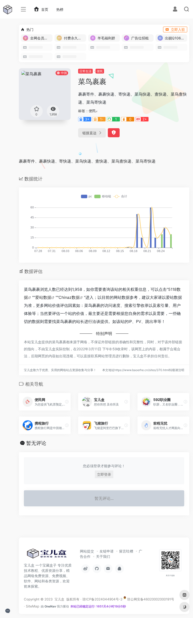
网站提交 (87, 551)
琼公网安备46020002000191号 (150, 599)
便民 (100, 71)
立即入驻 (178, 29)
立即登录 (104, 474)
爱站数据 (43, 297)
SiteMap (32, 606)
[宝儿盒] (46, 555)
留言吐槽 (126, 551)
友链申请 (107, 551)
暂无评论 (36, 443)
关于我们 (103, 556)
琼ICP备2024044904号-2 (102, 599)
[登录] (175, 10)
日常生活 (85, 71)
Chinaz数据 (69, 297)
